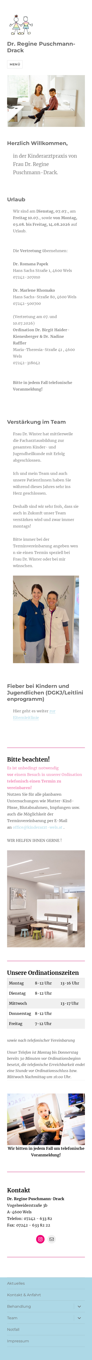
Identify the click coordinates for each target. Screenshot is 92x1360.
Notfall (13, 1329)
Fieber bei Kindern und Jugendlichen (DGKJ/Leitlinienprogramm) (45, 692)
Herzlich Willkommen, (37, 143)
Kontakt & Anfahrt (24, 1295)
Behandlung (19, 1306)
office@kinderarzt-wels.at (38, 827)
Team (12, 1318)
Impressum (18, 1341)
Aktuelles (16, 1283)
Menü (15, 64)
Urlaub (16, 199)
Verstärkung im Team (36, 422)
